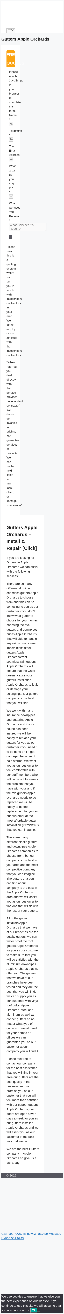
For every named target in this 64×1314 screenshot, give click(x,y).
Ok (34, 1310)
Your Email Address (14, 151)
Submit (11, 237)
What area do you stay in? (12, 179)
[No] (38, 1311)
